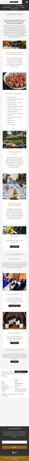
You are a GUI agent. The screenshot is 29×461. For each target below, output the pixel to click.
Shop (2, 381)
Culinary (21, 7)
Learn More (14, 246)
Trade (16, 379)
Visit (2, 383)
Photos (16, 7)
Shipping (3, 394)
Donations (18, 385)
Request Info (14, 9)
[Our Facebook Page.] (13, 453)
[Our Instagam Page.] (16, 453)
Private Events (5, 387)
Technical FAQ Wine (20, 391)
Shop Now (14, 342)
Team (16, 387)
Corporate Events (9, 5)
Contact (21, 394)
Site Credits (14, 459)
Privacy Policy (12, 394)
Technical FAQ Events (21, 389)
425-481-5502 (4, 377)
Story (3, 391)
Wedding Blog (19, 383)
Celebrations (19, 5)
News (16, 381)
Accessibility (5, 396)
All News (14, 361)
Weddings (4, 389)
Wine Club (4, 385)
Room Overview (7, 7)
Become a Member (14, 305)
